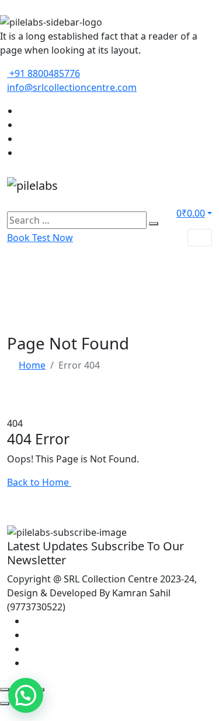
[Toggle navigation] (199, 237)
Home (32, 365)
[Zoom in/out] (4, 689)
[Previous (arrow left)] (4, 703)
